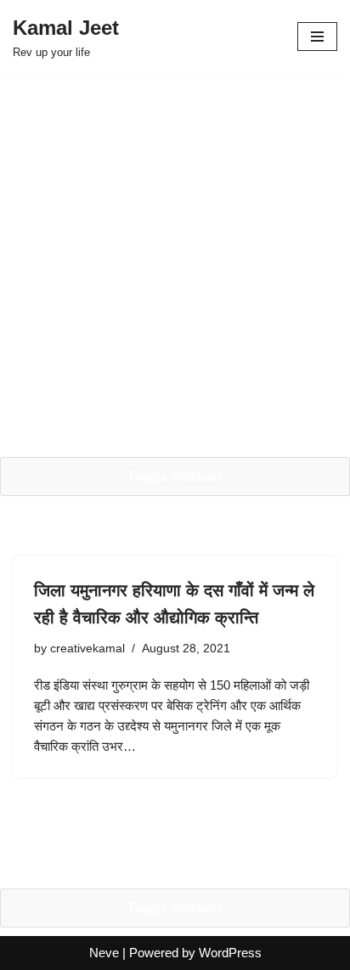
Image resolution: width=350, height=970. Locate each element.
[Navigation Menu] (317, 36)
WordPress (230, 952)
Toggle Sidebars (175, 476)
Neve (104, 952)
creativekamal (87, 648)
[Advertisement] (175, 265)
